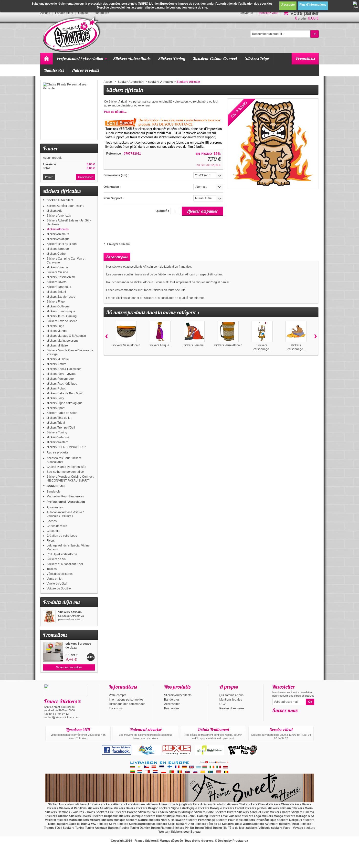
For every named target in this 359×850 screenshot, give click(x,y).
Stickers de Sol (56, 559)
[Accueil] (46, 58)
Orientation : (112, 187)
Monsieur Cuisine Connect (215, 58)
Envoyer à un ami (118, 244)
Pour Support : (114, 198)
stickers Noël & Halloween (64, 369)
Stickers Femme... (194, 345)
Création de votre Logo (62, 535)
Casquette (53, 531)
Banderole (54, 491)
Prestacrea (240, 840)
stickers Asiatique (58, 239)
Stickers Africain (70, 612)
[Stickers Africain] (49, 616)
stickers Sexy (55, 398)
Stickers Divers (56, 282)
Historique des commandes (127, 704)
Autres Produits (85, 70)
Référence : (114, 153)
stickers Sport (55, 408)
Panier (50, 148)
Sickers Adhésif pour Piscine (65, 206)
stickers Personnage (60, 378)
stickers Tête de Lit (59, 418)
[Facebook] (275, 717)
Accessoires (55, 507)
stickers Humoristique (61, 311)
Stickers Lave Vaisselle (62, 321)
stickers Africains (58, 229)
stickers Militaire (57, 345)
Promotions (305, 58)
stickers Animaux (58, 234)
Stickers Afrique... (160, 345)
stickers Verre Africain (228, 345)
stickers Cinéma (57, 267)
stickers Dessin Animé (61, 277)
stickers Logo (55, 326)
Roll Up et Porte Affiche (62, 554)
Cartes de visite (57, 526)
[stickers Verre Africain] (228, 331)
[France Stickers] (72, 34)
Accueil (108, 82)
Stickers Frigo (257, 58)
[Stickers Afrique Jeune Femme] (160, 331)
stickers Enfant (56, 292)
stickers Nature (56, 364)
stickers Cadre (56, 253)
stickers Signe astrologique (65, 403)
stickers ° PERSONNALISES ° (66, 447)
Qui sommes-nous (231, 695)
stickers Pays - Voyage (61, 374)
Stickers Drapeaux (59, 287)
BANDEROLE (56, 486)
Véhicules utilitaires (60, 574)
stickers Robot (56, 388)
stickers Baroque (58, 249)
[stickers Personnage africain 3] (296, 331)
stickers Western (57, 442)
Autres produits (57, 452)
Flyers (51, 540)
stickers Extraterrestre (61, 296)
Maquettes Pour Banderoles (65, 496)
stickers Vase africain (126, 345)
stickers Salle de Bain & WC (65, 393)
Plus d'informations (312, 4)
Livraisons (116, 708)
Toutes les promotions (69, 667)
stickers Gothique (58, 306)
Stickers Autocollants (131, 58)
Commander (85, 177)
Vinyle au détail (57, 583)
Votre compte (117, 695)
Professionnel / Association (79, 58)
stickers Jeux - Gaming (62, 316)
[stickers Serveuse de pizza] (53, 652)
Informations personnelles (126, 699)
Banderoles (54, 70)
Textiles (52, 569)
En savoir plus (116, 256)
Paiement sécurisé (231, 708)
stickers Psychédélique (62, 383)
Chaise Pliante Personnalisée (66, 467)
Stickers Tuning (171, 58)
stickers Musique (58, 359)
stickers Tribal (56, 422)
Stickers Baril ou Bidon (62, 244)
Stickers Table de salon (62, 413)
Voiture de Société (59, 588)
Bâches (52, 521)
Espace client (64, 13)
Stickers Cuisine (57, 272)
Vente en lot (54, 578)
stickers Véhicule (58, 437)
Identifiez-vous (268, 13)
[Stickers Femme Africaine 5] (194, 331)
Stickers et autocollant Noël (65, 564)
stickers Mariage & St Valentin (66, 335)
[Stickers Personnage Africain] (262, 331)
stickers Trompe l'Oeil (61, 427)
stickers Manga (57, 331)
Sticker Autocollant (60, 200)
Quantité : (162, 211)
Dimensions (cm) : (116, 175)
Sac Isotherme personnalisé (65, 471)
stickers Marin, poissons (62, 340)
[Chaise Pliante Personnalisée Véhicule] (69, 110)
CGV (222, 704)
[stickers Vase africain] (126, 331)
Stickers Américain (59, 215)
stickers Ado (55, 210)
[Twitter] (283, 717)
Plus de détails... (115, 112)
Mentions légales (230, 699)
